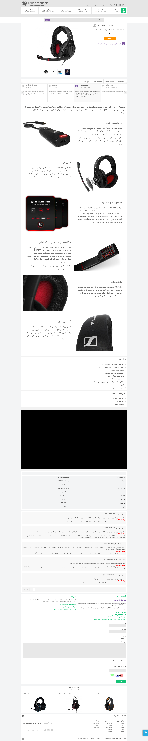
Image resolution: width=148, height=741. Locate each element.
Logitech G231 (97, 693)
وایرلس (122, 729)
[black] (109, 34)
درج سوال (86, 81)
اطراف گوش (109, 723)
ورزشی (122, 725)
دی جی (122, 723)
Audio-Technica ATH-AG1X (64, 693)
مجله (78, 5)
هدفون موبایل (108, 727)
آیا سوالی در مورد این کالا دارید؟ (109, 44)
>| (24, 589)
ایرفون (110, 725)
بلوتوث (122, 727)
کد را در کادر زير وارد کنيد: (120, 666)
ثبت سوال (121, 636)
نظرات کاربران (109, 81)
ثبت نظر (122, 638)
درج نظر (97, 30)
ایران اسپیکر (96, 727)
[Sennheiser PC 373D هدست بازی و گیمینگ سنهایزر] (56, 67)
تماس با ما (87, 5)
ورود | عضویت (105, 5)
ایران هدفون (96, 723)
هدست (110, 729)
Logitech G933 (26, 693)
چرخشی (110, 731)
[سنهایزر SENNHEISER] (94, 27)
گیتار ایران (97, 725)
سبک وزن (122, 731)
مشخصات (121, 81)
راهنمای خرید (96, 5)
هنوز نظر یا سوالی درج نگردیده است (108, 30)
